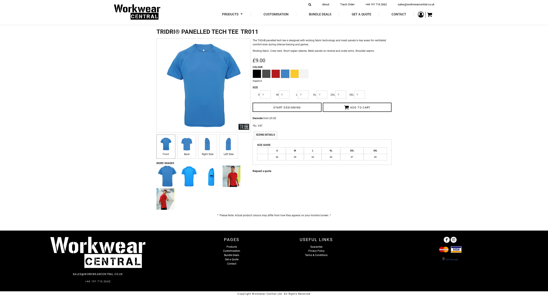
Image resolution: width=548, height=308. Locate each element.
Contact (231, 263)
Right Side (207, 154)
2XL (333, 94)
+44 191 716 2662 (376, 4)
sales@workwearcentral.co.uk (416, 4)
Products (231, 246)
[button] (232, 14)
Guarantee (316, 246)
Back (187, 154)
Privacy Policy (316, 250)
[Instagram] (454, 240)
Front (166, 154)
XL (314, 94)
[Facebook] (447, 240)
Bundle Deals (231, 255)
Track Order (347, 4)
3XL (351, 94)
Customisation (231, 250)
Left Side (229, 154)
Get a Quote (231, 259)
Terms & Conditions (316, 255)
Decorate (258, 118)
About (325, 4)
